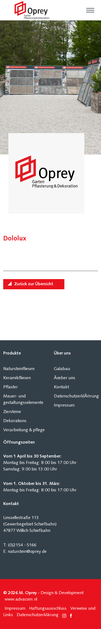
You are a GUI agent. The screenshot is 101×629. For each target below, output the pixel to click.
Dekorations (14, 421)
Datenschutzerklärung (37, 615)
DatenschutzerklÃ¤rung (76, 396)
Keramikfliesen (17, 378)
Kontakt (61, 387)
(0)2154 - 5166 (22, 545)
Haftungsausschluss (48, 608)
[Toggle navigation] (90, 10)
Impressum (64, 405)
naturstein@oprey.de (27, 552)
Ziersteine (12, 412)
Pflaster (10, 387)
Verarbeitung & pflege (24, 430)
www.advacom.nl (21, 599)
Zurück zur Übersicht (33, 284)
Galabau (62, 369)
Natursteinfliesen (18, 369)
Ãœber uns (64, 378)
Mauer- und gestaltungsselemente (23, 399)
